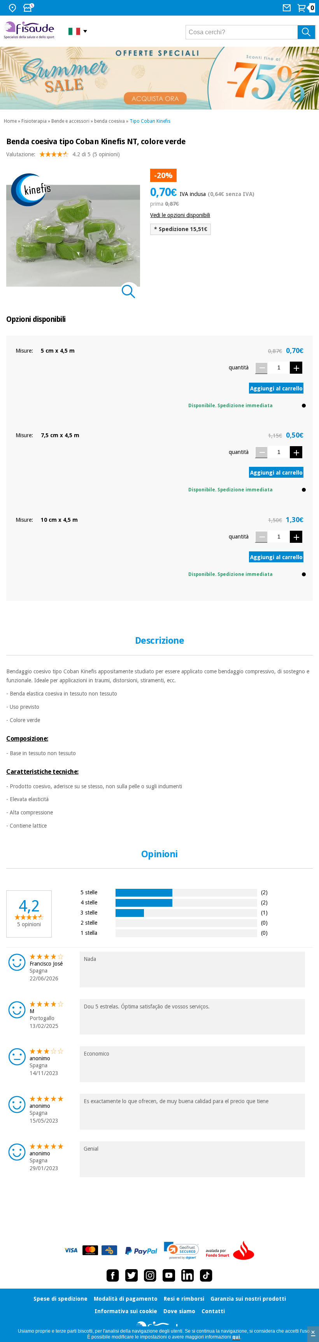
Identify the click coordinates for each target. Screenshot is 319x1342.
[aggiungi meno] (261, 368)
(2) (264, 892)
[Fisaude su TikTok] (206, 1275)
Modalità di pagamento (126, 1299)
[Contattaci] (287, 7)
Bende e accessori (70, 121)
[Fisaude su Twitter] (131, 1275)
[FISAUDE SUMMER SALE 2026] (159, 78)
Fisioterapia (34, 121)
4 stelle (89, 902)
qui (236, 1337)
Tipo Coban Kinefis (150, 121)
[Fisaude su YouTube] (169, 1275)
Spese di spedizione (60, 1299)
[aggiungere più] (296, 368)
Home (10, 121)
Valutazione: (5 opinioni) (63, 154)
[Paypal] (141, 1251)
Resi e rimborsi (184, 1299)
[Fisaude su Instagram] (150, 1275)
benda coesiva (109, 121)
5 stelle (89, 892)
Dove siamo (179, 1311)
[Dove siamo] (13, 7)
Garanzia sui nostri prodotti (248, 1299)
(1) (264, 912)
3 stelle (89, 912)
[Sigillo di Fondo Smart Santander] (232, 1251)
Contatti (213, 1311)
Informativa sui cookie (126, 1311)
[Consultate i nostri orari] (29, 7)
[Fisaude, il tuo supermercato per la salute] (30, 31)
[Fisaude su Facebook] (113, 1275)
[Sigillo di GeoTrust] (181, 1250)
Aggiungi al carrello (276, 388)
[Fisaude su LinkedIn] (187, 1275)
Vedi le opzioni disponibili (180, 215)
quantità (239, 367)
